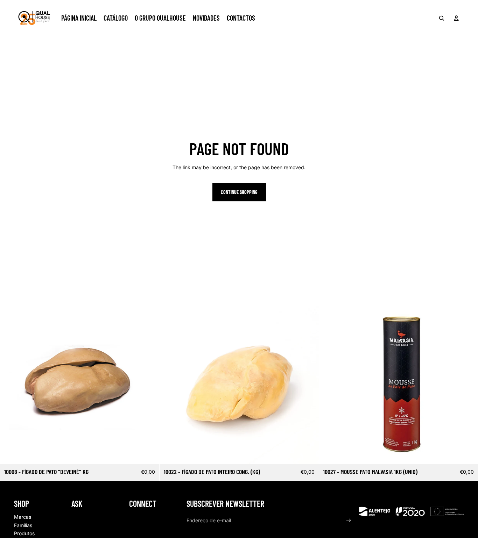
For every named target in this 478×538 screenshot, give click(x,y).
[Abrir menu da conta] (456, 18)
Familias (23, 525)
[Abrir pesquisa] (441, 18)
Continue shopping (239, 192)
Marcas (22, 517)
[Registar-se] (349, 520)
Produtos (24, 533)
